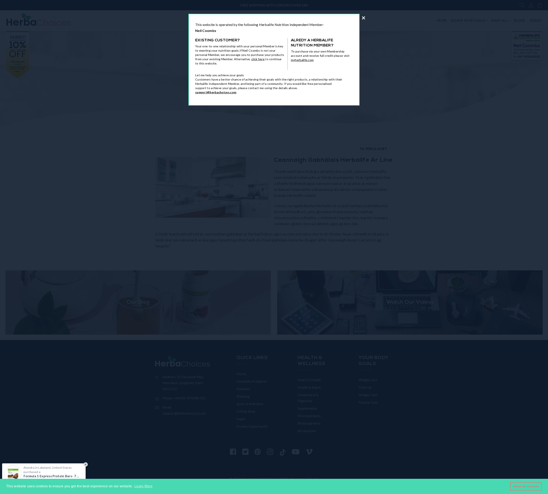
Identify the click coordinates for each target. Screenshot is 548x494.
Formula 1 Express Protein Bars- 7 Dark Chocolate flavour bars (52, 476)
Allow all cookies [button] (526, 486)
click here (258, 59)
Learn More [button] (143, 486)
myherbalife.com (302, 60)
